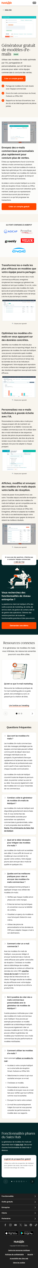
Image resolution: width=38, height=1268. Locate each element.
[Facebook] (5, 1225)
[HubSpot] (7, 2)
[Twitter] (21, 1225)
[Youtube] (15, 1225)
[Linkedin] (26, 1225)
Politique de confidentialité (14, 1254)
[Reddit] (31, 1225)
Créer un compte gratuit (13, 78)
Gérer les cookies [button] (19, 1263)
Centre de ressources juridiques (19, 1250)
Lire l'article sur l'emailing (19, 705)
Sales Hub (8, 10)
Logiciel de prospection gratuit (17, 1159)
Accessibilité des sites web (19, 1258)
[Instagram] (10, 1225)
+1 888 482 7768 (19, 562)
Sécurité (30, 1254)
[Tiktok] (36, 1225)
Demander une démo (23, 625)
